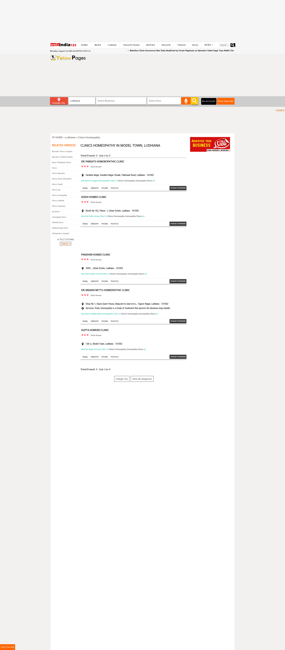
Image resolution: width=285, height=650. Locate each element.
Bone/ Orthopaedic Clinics (61, 162)
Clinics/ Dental (57, 184)
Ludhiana (70, 137)
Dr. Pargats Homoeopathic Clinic (102, 161)
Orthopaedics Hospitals (60, 233)
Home (84, 45)
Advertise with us (82, 51)
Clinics (54, 168)
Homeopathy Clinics (59, 217)
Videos (181, 45)
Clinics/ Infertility (58, 201)
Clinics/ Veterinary (58, 206)
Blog (195, 45)
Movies (150, 45)
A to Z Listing (65, 239)
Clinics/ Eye (56, 190)
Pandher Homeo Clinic (95, 254)
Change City (122, 378)
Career (112, 45)
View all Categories (142, 378)
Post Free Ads (225, 101)
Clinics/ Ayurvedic (58, 173)
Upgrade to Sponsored (178, 188)
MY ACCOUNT (209, 101)
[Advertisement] (142, 21)
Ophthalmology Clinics (60, 228)
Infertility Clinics (58, 222)
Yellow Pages (131, 45)
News (98, 45)
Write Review (96, 166)
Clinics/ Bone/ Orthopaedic (62, 179)
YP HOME (57, 137)
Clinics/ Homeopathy (59, 195)
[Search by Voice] (186, 101)
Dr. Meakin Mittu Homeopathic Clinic (105, 290)
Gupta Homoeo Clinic (95, 330)
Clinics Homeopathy (89, 137)
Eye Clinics (56, 212)
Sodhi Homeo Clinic (93, 197)
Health (166, 45)
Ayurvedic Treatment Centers (62, 157)
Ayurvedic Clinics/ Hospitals (62, 151)
